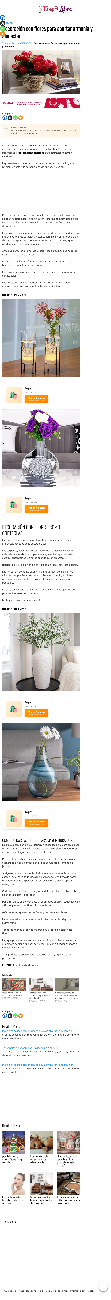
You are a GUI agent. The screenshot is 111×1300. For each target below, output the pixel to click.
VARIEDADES (8, 23)
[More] (20, 117)
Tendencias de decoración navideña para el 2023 (30, 1047)
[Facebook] (4, 117)
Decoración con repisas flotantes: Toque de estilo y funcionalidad (40, 995)
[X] (10, 117)
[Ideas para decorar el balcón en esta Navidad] (14, 984)
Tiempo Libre (9, 43)
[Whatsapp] (15, 117)
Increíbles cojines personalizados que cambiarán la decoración (38, 1031)
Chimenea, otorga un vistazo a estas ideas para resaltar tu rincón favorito (67, 995)
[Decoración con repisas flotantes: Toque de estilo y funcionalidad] (41, 984)
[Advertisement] (41, 191)
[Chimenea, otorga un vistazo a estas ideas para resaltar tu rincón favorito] (67, 984)
